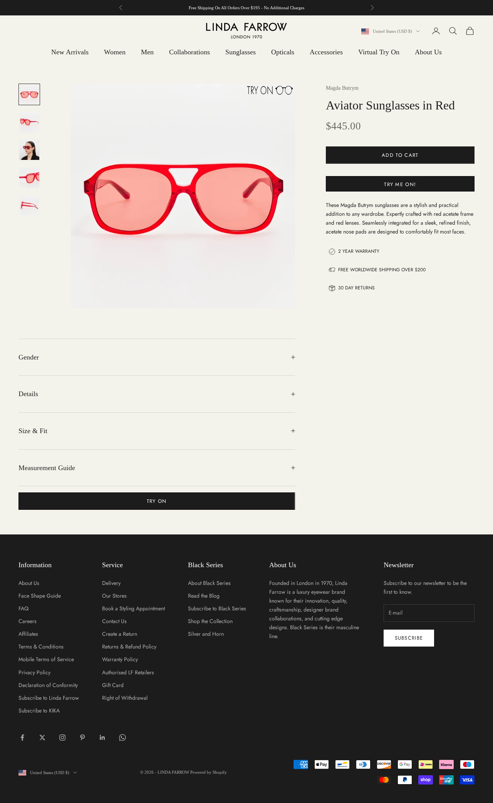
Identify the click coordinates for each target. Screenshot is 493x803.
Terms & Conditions (41, 646)
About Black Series (209, 583)
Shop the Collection (210, 621)
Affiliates (28, 634)
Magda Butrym (342, 88)
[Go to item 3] (29, 150)
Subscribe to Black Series (217, 608)
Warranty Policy (120, 659)
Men (147, 52)
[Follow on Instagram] (62, 737)
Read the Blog (204, 596)
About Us (428, 52)
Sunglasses (240, 52)
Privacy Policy (34, 672)
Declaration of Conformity (48, 685)
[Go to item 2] (29, 122)
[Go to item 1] (29, 94)
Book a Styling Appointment (133, 608)
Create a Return (119, 634)
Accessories (326, 52)
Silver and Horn (206, 634)
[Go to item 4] (29, 177)
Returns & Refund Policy (129, 646)
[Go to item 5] (29, 205)
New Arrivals (70, 52)
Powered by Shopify (208, 772)
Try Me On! (400, 184)
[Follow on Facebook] (22, 737)
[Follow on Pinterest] (82, 737)
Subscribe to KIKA (39, 710)
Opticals (282, 52)
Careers (27, 621)
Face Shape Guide (39, 596)
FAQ (23, 608)
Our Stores (114, 596)
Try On (157, 501)
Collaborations (189, 52)
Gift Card (113, 685)
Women (115, 52)
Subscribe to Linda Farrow (48, 698)
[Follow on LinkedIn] (102, 737)
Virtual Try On (378, 52)
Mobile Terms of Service (46, 659)
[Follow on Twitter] (42, 737)
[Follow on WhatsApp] (122, 737)
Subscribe (409, 638)
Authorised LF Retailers (128, 672)
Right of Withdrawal (125, 698)
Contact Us (114, 621)
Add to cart (400, 155)
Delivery (111, 583)
